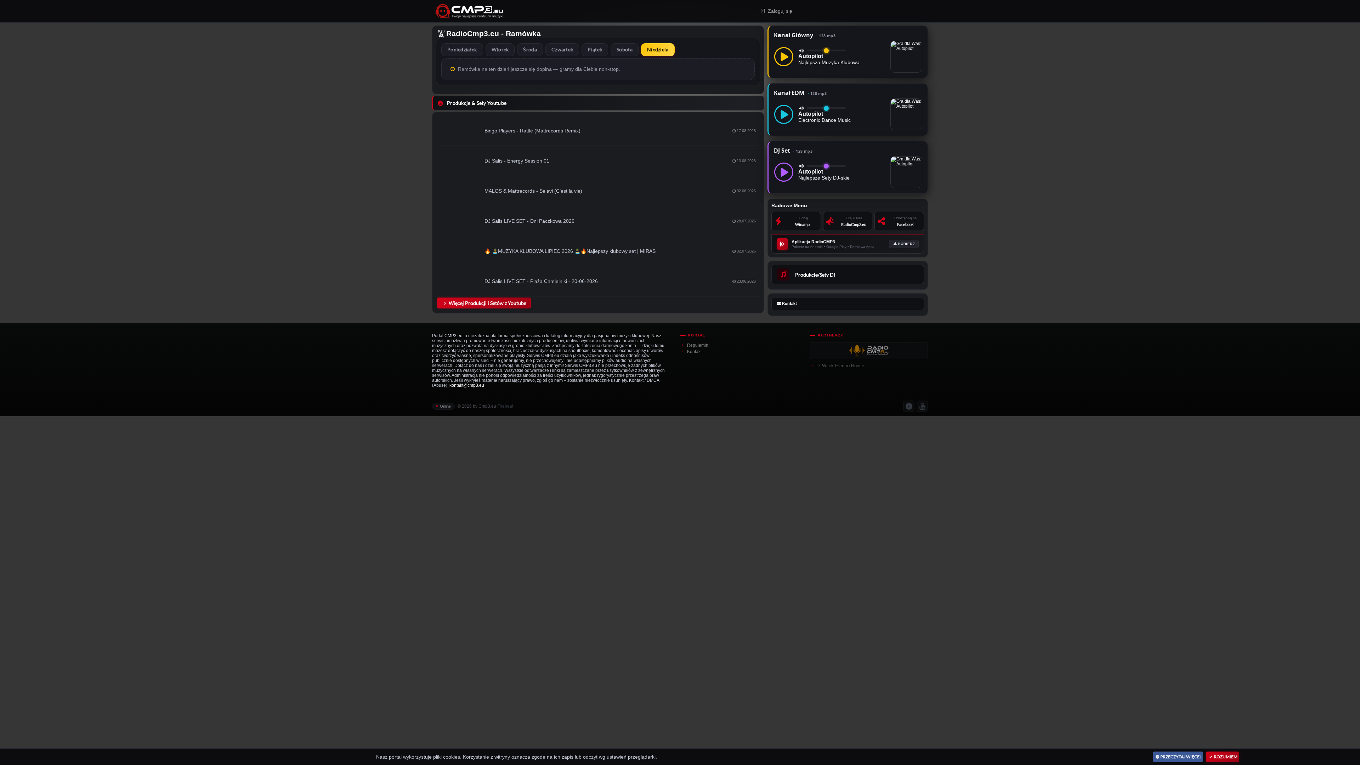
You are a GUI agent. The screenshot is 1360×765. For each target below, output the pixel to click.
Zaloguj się (780, 11)
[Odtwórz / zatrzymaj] (784, 57)
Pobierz (906, 244)
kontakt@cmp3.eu (466, 385)
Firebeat (505, 406)
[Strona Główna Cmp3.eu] (531, 11)
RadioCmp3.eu (472, 33)
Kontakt (694, 351)
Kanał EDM (800, 93)
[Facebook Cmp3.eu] (908, 406)
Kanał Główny (804, 35)
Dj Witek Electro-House (840, 365)
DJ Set (793, 150)
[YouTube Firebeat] (922, 406)
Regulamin (697, 345)
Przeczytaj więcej (1180, 756)
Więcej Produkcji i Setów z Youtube (487, 303)
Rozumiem (1225, 756)
